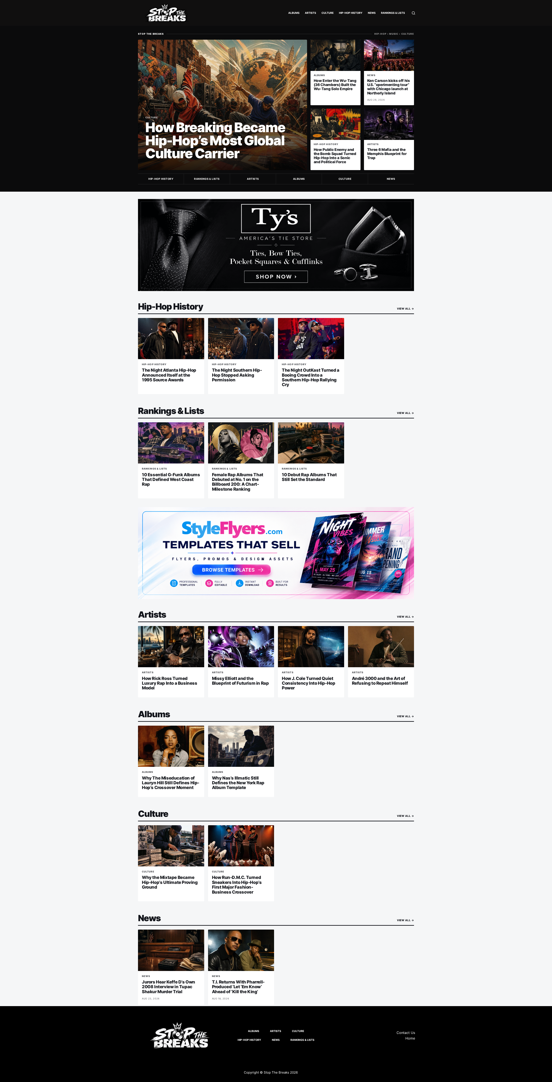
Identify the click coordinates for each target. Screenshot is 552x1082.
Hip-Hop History (350, 12)
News (372, 12)
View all (405, 308)
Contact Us (406, 1032)
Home (410, 1038)
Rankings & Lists (393, 12)
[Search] (413, 13)
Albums (294, 12)
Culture (327, 12)
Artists (310, 12)
